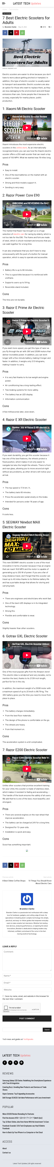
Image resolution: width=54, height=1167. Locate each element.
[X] (10, 32)
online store (21, 147)
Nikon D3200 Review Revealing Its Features (18, 1114)
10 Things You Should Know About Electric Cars (39, 882)
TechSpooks (28, 1039)
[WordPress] (21, 1062)
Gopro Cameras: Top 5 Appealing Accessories (19, 1094)
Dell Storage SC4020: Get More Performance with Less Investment (26, 1097)
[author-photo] (27, 905)
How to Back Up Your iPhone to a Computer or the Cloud (23, 1132)
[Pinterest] (16, 32)
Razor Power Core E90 (23, 195)
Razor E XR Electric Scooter (26, 420)
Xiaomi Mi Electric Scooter (25, 109)
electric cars (18, 234)
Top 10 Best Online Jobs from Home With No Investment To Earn (26, 1122)
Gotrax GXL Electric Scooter (27, 636)
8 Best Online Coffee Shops (14, 881)
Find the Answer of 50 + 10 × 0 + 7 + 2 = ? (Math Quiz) (22, 1118)
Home (5, 9)
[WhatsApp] (22, 32)
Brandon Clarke (10, 27)
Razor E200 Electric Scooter (26, 750)
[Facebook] (5, 32)
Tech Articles (13, 9)
